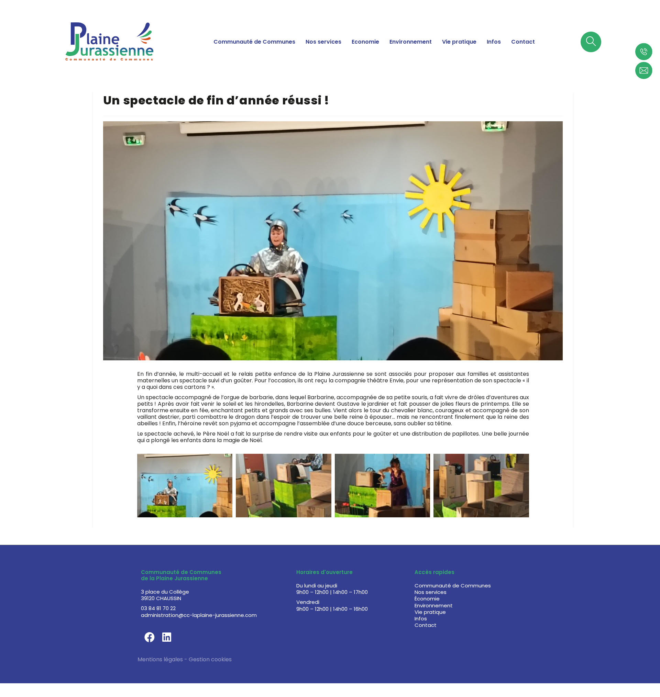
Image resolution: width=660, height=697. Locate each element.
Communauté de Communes (254, 42)
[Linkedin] (167, 637)
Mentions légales (160, 659)
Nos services (323, 42)
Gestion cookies (210, 659)
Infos (494, 42)
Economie (365, 42)
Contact (523, 42)
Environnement (410, 42)
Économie (427, 598)
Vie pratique (459, 42)
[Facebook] (149, 637)
